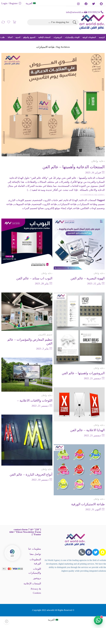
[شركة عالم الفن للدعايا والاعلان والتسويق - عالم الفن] (92, 22)
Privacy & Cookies (36, 590)
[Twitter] (95, 552)
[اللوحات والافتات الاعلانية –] (26, 375)
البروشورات (58, 37)
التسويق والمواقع (29, 37)
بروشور (37, 578)
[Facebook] (88, 552)
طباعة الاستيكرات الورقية (88, 504)
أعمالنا (10, 37)
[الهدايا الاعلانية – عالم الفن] (79, 404)
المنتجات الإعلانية (44, 37)
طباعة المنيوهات (22, 204)
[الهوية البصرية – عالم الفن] (79, 244)
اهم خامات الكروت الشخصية (47, 200)
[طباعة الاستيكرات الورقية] (79, 469)
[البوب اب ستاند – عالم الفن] (26, 244)
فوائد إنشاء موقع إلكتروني (58, 208)
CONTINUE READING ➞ (92, 195)
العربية (29, 3)
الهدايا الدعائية (71, 200)
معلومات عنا (34, 548)
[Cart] (14, 22)
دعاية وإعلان (98, 161)
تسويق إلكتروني (45, 334)
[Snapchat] (102, 552)
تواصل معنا (35, 554)
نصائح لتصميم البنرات (33, 208)
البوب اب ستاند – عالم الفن (34, 278)
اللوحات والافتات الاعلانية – (34, 400)
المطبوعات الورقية (89, 37)
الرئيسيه (102, 37)
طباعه (76, 208)
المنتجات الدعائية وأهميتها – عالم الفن (74, 167)
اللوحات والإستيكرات (72, 37)
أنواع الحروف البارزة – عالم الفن (31, 474)
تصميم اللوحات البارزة (20, 200)
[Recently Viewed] (6, 621)
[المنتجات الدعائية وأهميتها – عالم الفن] (53, 104)
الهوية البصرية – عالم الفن (88, 278)
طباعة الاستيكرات (67, 204)
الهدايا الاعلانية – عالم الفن (87, 430)
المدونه (17, 37)
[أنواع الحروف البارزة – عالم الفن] (26, 440)
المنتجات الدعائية (87, 200)
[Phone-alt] (81, 552)
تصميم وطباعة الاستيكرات (91, 204)
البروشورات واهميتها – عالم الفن (83, 373)
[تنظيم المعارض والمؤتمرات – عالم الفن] (26, 312)
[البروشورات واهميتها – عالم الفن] (79, 328)
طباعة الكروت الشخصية (44, 204)
